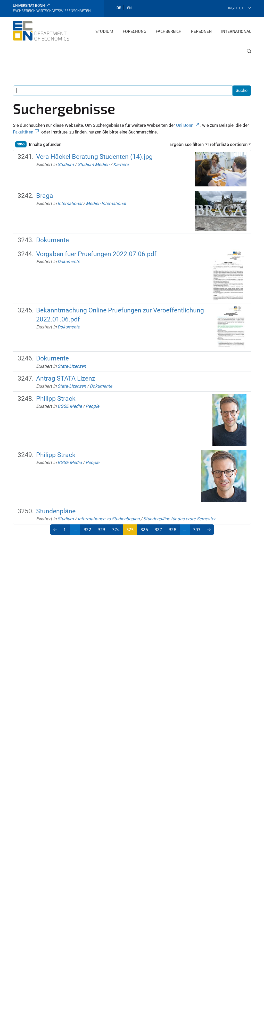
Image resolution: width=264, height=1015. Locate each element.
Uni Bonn (184, 125)
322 (87, 529)
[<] (55, 529)
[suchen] (247, 55)
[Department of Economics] (41, 31)
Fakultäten (23, 132)
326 (144, 529)
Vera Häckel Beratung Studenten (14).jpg (94, 156)
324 (116, 529)
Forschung (134, 31)
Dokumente (52, 240)
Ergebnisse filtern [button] (187, 144)
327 (158, 529)
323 (101, 529)
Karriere (121, 164)
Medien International (106, 203)
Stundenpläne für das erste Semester (179, 518)
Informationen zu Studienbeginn (108, 518)
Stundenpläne (56, 511)
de (119, 7)
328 (172, 529)
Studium (104, 31)
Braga (44, 195)
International (236, 31)
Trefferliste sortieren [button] (228, 144)
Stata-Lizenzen (71, 366)
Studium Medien (93, 164)
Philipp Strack (56, 398)
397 (196, 529)
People (92, 406)
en (129, 7)
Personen (201, 31)
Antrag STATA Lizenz (65, 378)
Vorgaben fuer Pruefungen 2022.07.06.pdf (96, 254)
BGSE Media (69, 406)
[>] (209, 529)
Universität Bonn (29, 5)
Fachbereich (169, 31)
